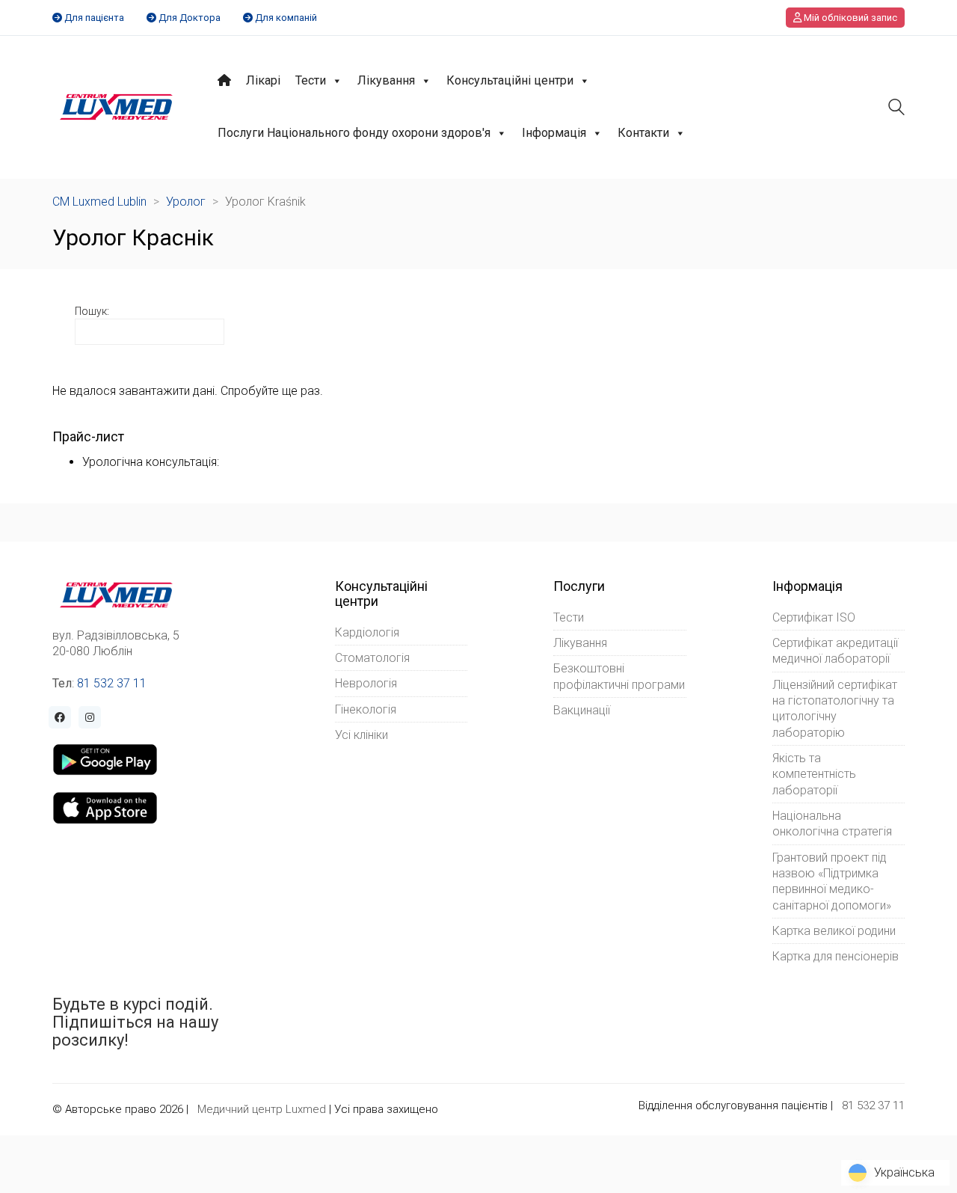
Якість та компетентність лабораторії (814, 774)
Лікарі (263, 80)
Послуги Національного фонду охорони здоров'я (354, 133)
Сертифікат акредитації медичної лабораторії (835, 651)
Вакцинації (581, 710)
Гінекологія (365, 709)
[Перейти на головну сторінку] (116, 107)
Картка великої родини (834, 931)
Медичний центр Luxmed (261, 1109)
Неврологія (366, 683)
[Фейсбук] (60, 717)
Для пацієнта (94, 17)
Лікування (386, 80)
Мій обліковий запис (849, 17)
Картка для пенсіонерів (835, 956)
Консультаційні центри (509, 80)
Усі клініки (361, 735)
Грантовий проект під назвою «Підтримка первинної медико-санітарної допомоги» (831, 881)
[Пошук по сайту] (896, 109)
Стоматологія (372, 658)
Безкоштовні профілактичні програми (619, 676)
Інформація (554, 133)
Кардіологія (367, 632)
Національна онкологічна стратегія (832, 823)
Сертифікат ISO (813, 617)
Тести (310, 80)
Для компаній (286, 17)
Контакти (643, 133)
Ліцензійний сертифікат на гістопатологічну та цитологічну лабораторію (834, 709)
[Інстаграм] (90, 717)
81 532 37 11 (112, 683)
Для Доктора (190, 17)
